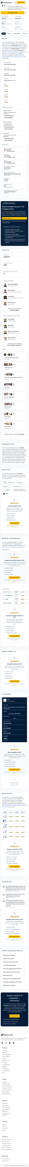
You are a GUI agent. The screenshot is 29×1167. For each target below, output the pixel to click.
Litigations (4, 1066)
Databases (4, 1052)
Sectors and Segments (7, 1149)
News (3, 1072)
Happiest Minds (9, 56)
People (8, 33)
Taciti (7, 599)
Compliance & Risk (6, 1088)
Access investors (14, 523)
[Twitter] (6, 1043)
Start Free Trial (14, 1016)
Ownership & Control (7, 1086)
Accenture (16, 56)
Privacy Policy (5, 1160)
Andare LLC (5, 53)
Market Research (6, 1109)
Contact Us (4, 1128)
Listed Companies (6, 1145)
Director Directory (6, 1147)
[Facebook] (2, 1043)
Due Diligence (5, 1105)
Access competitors (14, 866)
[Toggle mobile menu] (27, 2)
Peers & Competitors (7, 1090)
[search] (15, 2)
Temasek (19, 47)
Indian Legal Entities (6, 1054)
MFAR (7, 493)
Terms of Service (6, 1158)
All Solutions (5, 1103)
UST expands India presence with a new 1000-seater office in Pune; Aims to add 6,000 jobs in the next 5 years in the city (16, 888)
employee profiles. (14, 310)
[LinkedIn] (9, 1043)
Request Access (13, 12)
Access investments (14, 577)
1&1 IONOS (9, 805)
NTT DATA (23, 56)
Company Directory (6, 1143)
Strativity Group (9, 595)
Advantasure (22, 51)
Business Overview (6, 1094)
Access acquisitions (14, 636)
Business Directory (6, 1139)
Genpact (20, 55)
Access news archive (14, 936)
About (3, 33)
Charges (4, 1058)
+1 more (14, 80)
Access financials (14, 681)
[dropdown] (26, 12)
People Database (6, 1056)
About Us (4, 1124)
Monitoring (4, 1111)
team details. (21, 434)
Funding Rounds (6, 1064)
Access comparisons (14, 769)
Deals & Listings (5, 1092)
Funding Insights (16, 33)
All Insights (4, 1082)
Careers (4, 1126)
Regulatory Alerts (6, 1060)
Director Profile (5, 1141)
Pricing (3, 1130)
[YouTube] (13, 1043)
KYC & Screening (6, 1107)
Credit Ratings (5, 1068)
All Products (5, 1050)
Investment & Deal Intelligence (6, 1114)
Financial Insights (6, 1084)
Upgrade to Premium (7, 218)
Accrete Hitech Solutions (12, 51)
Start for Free (21, 2)
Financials (4, 1062)
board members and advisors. (14, 345)
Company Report (6, 1070)
